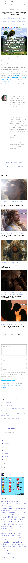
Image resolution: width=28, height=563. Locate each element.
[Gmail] (11, 27)
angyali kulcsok (12, 20)
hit (20, 23)
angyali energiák (7, 501)
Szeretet (19, 24)
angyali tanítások (15, 510)
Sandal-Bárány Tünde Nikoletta (13, 65)
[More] (20, 27)
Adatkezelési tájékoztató (7, 557)
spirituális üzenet (17, 548)
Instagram (7, 446)
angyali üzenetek (17, 21)
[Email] (13, 27)
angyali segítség (21, 20)
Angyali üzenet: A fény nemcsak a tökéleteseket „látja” (12, 297)
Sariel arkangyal (9, 402)
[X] (6, 27)
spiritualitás (14, 544)
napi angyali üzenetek (17, 531)
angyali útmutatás (6, 515)
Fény (18, 528)
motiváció (5, 24)
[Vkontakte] (15, 27)
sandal (9, 24)
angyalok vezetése (15, 524)
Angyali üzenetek (11, 17)
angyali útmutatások (8, 21)
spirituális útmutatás (8, 548)
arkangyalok (6, 528)
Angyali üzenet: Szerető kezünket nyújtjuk (13, 163)
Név (4, 360)
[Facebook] (2, 27)
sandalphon (14, 24)
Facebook (7, 443)
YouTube (6, 450)
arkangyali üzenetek (16, 526)
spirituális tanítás (8, 546)
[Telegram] (9, 27)
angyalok (17, 23)
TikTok (6, 456)
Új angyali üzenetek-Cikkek (13, 18)
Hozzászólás (7, 346)
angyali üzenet (19, 517)
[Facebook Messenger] (8, 27)
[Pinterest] (4, 27)
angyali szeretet (21, 508)
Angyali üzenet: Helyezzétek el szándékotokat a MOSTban (15, 167)
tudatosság (10, 551)
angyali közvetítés (13, 505)
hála (24, 528)
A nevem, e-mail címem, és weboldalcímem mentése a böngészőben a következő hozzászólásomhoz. (13, 374)
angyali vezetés (20, 512)
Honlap (5, 369)
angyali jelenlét (16, 503)
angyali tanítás (4, 510)
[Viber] (17, 27)
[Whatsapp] (19, 27)
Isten (23, 23)
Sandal (3, 17)
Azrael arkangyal (14, 418)
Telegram (6, 459)
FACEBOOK (16, 75)
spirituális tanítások (17, 546)
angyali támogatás (8, 512)
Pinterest (6, 453)
